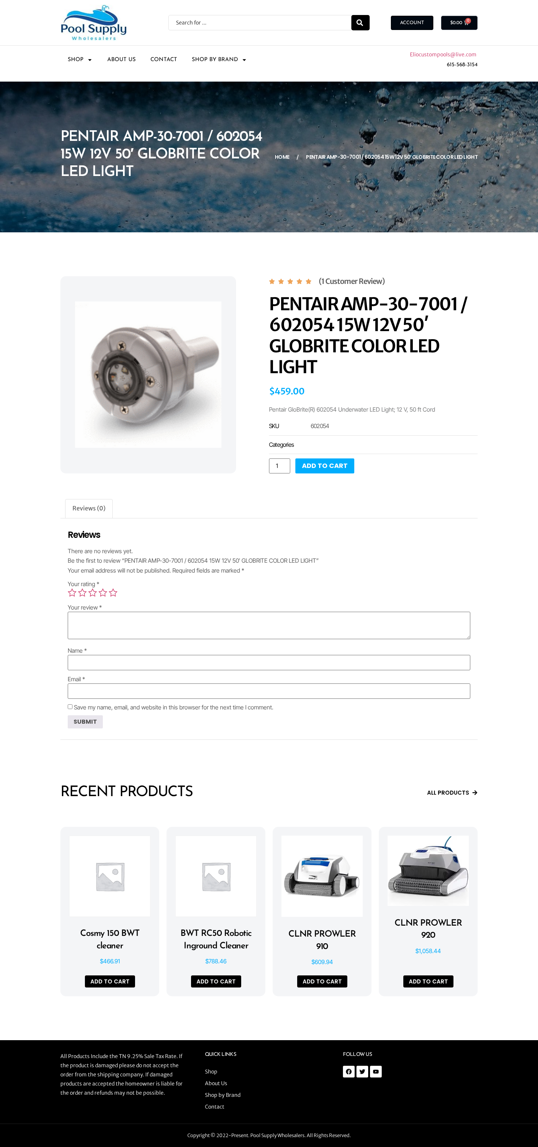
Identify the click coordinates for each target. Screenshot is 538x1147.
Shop (75, 60)
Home (282, 157)
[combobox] (259, 22)
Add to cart (325, 465)
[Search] (360, 22)
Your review (85, 607)
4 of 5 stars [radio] (102, 592)
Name (77, 650)
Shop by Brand (215, 60)
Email (76, 679)
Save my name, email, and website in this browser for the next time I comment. (173, 707)
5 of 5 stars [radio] (113, 592)
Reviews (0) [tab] (88, 508)
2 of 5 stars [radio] (82, 592)
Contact (163, 60)
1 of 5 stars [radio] (72, 592)
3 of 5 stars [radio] (92, 592)
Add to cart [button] (110, 981)
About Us (121, 60)
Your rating (83, 584)
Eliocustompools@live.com (444, 54)
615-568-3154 (462, 65)
